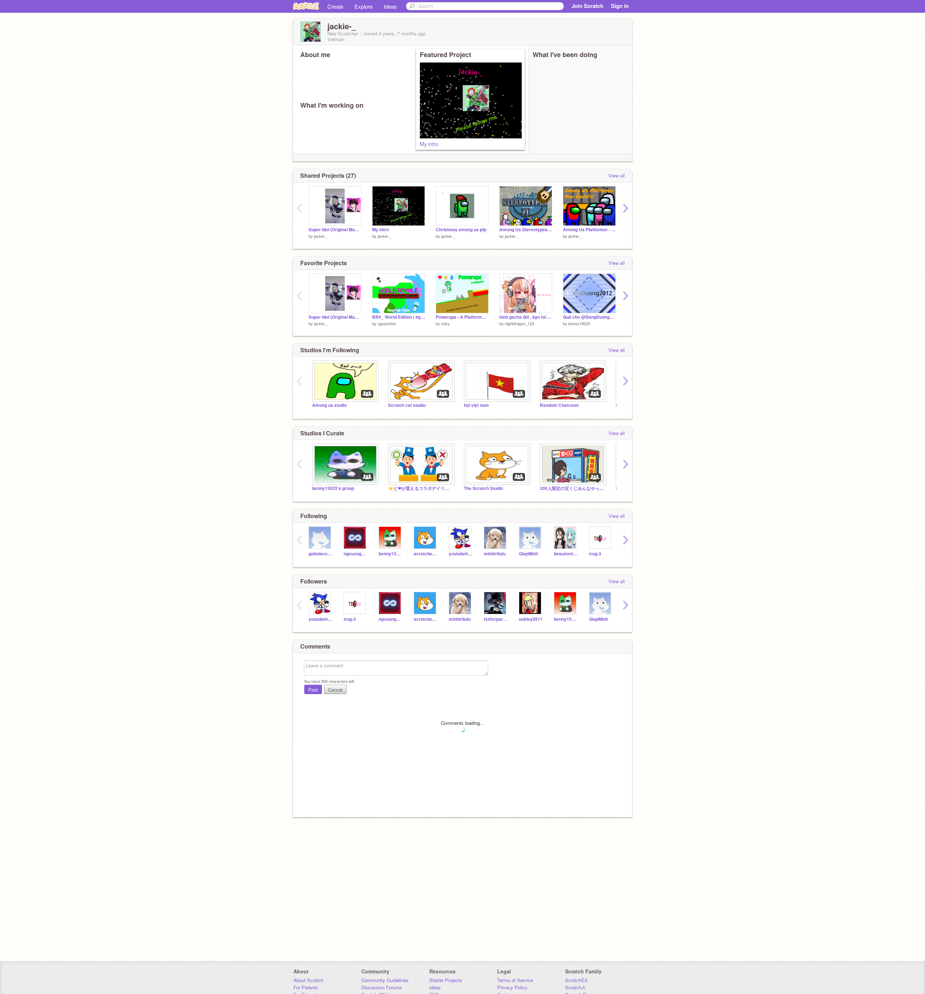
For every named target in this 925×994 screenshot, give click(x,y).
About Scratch (308, 980)
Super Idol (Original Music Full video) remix (335, 230)
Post (313, 689)
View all (616, 175)
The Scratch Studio (483, 488)
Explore (363, 6)
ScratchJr (575, 987)
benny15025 (579, 323)
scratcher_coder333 (426, 554)
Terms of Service (515, 980)
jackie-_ (321, 236)
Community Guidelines (385, 980)
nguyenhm (387, 323)
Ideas (390, 6)
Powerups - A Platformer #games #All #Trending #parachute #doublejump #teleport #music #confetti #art (462, 317)
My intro (429, 143)
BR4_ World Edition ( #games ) (398, 317)
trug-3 (595, 554)
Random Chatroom (559, 405)
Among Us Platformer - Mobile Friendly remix (589, 230)
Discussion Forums (381, 987)
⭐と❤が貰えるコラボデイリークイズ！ (420, 488)
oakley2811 (531, 619)
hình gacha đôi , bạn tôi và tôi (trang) (525, 317)
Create (335, 6)
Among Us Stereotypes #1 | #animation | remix (525, 230)
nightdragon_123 (519, 323)
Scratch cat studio (407, 405)
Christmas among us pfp (461, 230)
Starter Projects (445, 980)
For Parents (305, 987)
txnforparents (496, 619)
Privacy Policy (512, 987)
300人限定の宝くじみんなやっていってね (572, 488)
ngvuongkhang (356, 554)
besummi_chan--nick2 (566, 554)
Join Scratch (587, 6)
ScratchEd (576, 980)
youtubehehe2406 (461, 554)
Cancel (335, 689)
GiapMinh (528, 554)
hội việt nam (476, 405)
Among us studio (329, 405)
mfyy (445, 323)
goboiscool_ (321, 554)
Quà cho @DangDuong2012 (589, 317)
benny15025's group (333, 488)
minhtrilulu (494, 554)
